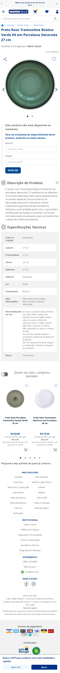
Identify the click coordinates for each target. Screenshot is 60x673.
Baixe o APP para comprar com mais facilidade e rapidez (29, 659)
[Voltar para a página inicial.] (2, 25)
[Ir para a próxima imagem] (56, 89)
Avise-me (13, 170)
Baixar (44, 667)
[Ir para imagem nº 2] (32, 116)
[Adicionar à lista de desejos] (54, 59)
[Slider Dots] (20, 458)
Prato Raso (38, 25)
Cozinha (10, 25)
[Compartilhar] (5, 59)
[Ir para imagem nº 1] (27, 116)
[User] (57, 11)
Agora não (15, 667)
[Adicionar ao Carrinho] (25, 449)
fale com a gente (30, 608)
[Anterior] (2, 4)
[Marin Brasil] (18, 12)
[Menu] (3, 11)
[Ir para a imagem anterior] (3, 89)
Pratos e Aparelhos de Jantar (23, 25)
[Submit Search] (55, 19)
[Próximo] (57, 4)
